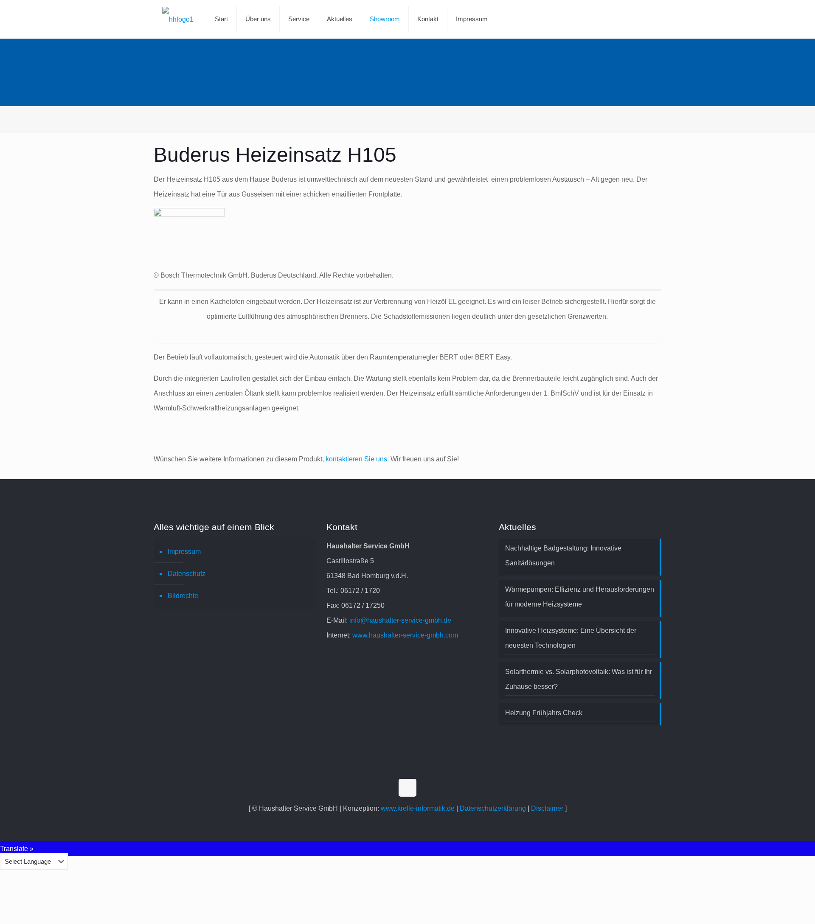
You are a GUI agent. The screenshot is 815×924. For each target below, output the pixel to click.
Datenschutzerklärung (493, 808)
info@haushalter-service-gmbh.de (400, 620)
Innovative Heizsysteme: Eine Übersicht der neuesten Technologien (570, 638)
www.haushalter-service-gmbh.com (405, 635)
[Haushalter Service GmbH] (178, 19)
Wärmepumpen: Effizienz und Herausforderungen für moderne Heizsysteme (579, 597)
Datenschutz (186, 573)
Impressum (184, 551)
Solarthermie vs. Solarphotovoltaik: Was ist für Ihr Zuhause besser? (578, 679)
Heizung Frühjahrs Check (543, 712)
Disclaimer (547, 808)
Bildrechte (183, 595)
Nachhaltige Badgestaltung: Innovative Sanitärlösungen (563, 556)
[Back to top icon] (407, 788)
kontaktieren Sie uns (356, 459)
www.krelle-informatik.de (418, 808)
